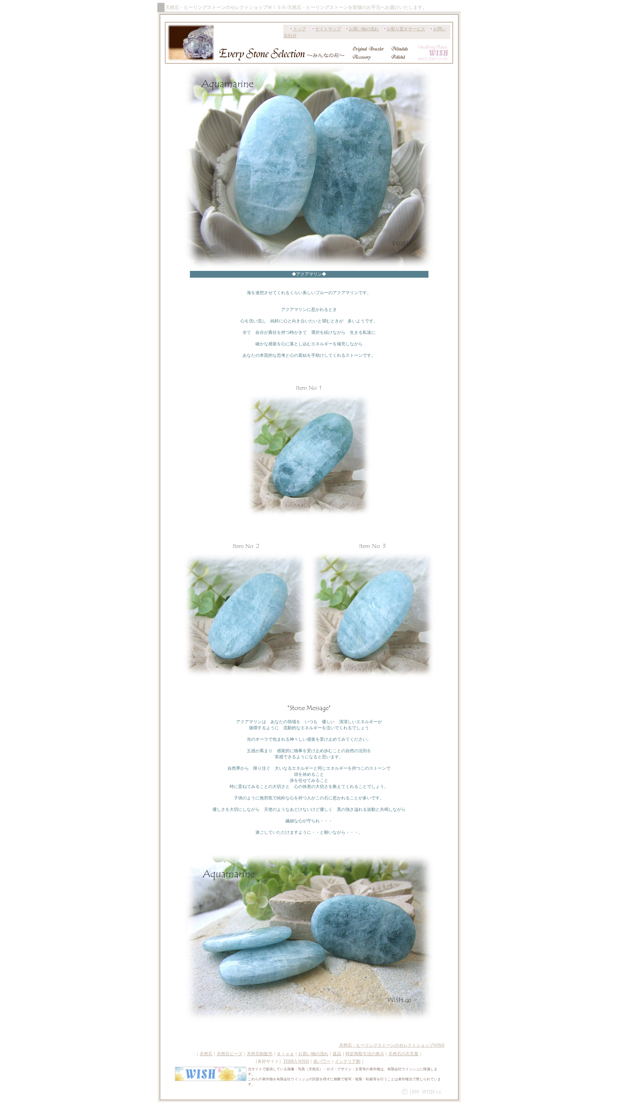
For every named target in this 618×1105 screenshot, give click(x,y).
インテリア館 (347, 1061)
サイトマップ (328, 28)
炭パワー (321, 1061)
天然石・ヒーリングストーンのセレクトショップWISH (392, 1045)
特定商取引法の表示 (364, 1053)
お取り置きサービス (406, 28)
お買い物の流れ (364, 28)
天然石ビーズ (229, 1053)
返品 (337, 1053)
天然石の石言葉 (403, 1053)
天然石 (206, 1053)
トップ (299, 28)
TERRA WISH (296, 1061)
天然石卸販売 (260, 1053)
